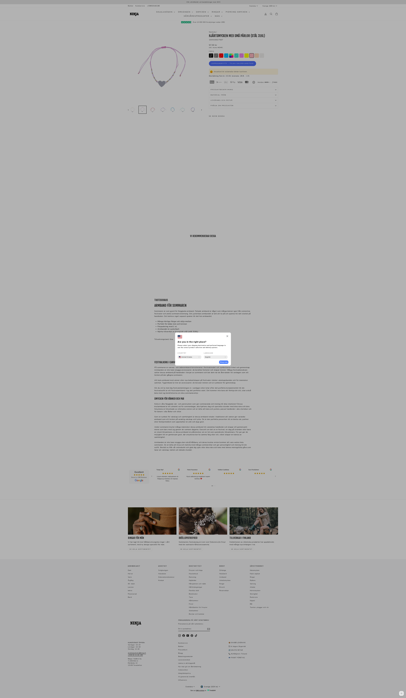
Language (208, 353)
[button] (227, 336)
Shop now (224, 362)
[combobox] (185, 357)
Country (182, 353)
